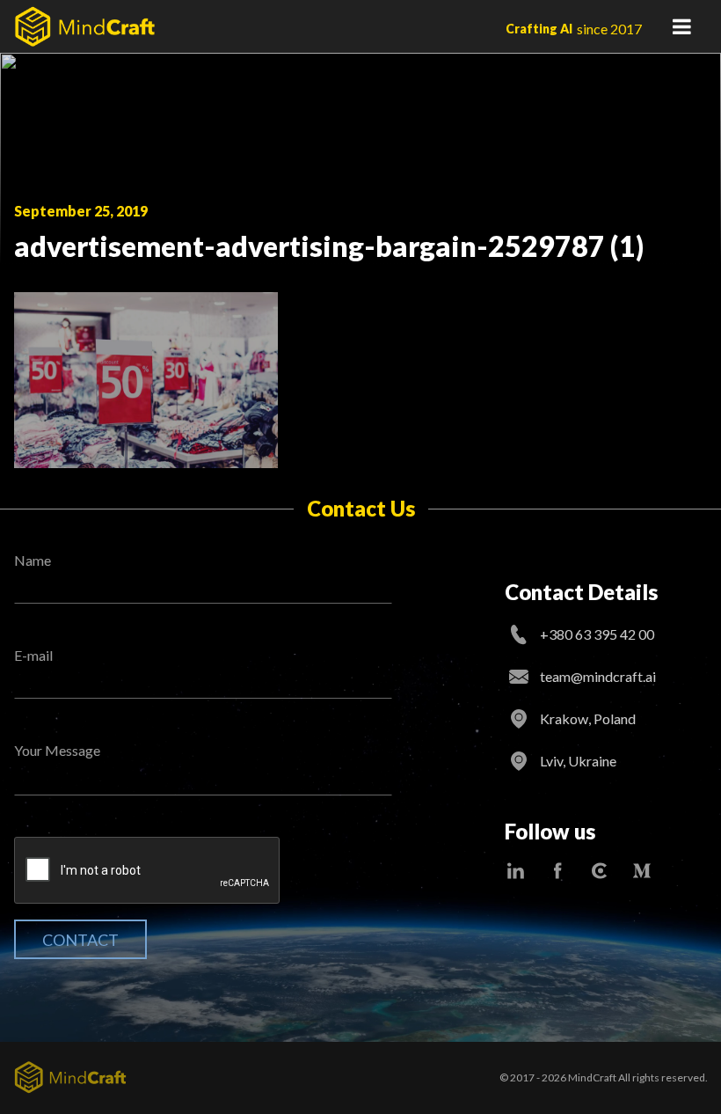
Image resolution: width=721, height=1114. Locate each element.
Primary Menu (681, 26)
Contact (80, 939)
